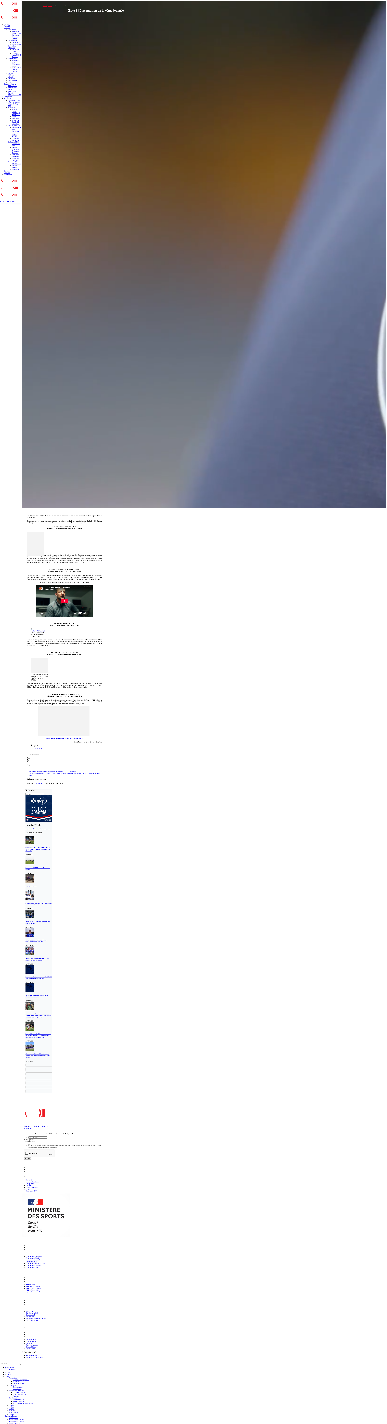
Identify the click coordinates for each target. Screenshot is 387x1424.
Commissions (16, 44)
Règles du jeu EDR (14, 102)
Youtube (40, 829)
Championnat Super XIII (34, 1242)
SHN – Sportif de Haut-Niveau (16, 69)
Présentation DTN (18, 1400)
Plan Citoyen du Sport (16, 132)
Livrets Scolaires (15, 135)
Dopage (10, 73)
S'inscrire (27, 1158)
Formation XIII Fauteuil (16, 155)
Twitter (35, 829)
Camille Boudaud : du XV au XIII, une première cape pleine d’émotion (36, 940)
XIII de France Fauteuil (12, 92)
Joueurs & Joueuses (15, 152)
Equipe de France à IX (34, 1281)
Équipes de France (10, 84)
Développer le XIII (14, 126)
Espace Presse (12, 80)
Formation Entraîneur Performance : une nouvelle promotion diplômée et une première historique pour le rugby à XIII (38, 1015)
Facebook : (29, 829)
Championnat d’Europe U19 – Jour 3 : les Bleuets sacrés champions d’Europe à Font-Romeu (37, 1055)
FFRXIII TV (8, 174)
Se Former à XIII (13, 142)
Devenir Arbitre (14, 166)
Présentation (12, 29)
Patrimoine (15, 35)
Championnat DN (32, 1247)
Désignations (31, 1169)
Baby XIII (15, 118)
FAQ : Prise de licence (34, 1308)
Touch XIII (15, 120)
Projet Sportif (12, 58)
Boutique (7, 173)
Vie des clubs (8, 98)
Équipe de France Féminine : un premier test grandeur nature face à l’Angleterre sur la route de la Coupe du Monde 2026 (38, 1035)
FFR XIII (7, 28)
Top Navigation (10, 1369)
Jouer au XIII (12, 107)
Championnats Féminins (34, 1251)
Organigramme (17, 42)
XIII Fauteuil (16, 115)
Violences (11, 75)
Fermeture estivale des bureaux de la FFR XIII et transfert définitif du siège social (38, 977)
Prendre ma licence (14, 100)
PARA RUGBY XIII (30, 886)
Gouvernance (12, 40)
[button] (58, 758)
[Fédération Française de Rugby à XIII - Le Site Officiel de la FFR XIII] (9, 14)
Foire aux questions (33, 1332)
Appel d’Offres (31, 1334)
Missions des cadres (19, 1401)
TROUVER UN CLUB (8, 202)
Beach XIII (15, 122)
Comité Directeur (32, 1329)
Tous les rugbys (14, 110)
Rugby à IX (16, 116)
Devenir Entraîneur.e (16, 148)
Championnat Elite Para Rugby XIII (38, 1249)
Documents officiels (15, 50)
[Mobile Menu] (0, 200)
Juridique (15, 57)
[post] (29, 844)
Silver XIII (15, 124)
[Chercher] (20, 1364)
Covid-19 (30, 1166)
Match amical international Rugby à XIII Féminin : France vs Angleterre (37, 959)
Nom (26, 1137)
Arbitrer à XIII (12, 162)
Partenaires (11, 78)
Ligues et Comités (15, 38)
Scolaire (10, 77)
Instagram (47, 829)
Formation (15, 169)
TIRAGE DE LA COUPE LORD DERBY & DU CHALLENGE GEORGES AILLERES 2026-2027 (37, 849)
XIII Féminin (16, 113)
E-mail (26, 1139)
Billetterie (7, 171)
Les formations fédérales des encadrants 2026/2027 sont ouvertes (36, 996)
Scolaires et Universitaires (16, 139)
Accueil (6, 24)
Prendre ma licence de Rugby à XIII (38, 1306)
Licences (29, 1171)
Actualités (7, 26)
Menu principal (10, 1367)
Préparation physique (15, 159)
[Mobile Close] (2, 1362)
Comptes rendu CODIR (16, 54)
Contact (10, 82)
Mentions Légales (31, 1355)
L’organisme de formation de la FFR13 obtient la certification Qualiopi (38, 903)
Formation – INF (32, 1177)
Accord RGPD (29, 1141)
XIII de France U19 (14, 95)
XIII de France (12, 86)
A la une (50, 6)
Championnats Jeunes (33, 1253)
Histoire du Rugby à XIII (16, 32)
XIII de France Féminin (12, 88)
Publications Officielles (12, 47)
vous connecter (39, 783)
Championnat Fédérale (34, 1245)
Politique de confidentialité (34, 1357)
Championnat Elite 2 (33, 1244)
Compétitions (8, 97)
